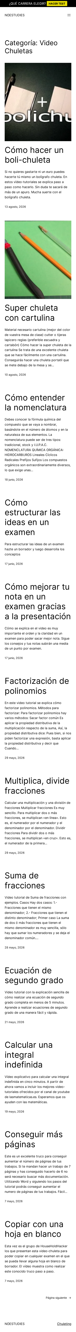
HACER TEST (57, 3)
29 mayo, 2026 (15, 757)
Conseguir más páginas (34, 1139)
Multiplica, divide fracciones (37, 785)
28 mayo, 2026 (15, 947)
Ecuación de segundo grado (34, 975)
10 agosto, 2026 (15, 374)
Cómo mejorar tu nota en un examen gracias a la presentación (38, 601)
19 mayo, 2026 (14, 1111)
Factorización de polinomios (37, 686)
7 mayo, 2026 (14, 1201)
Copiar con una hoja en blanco (34, 1229)
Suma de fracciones (25, 880)
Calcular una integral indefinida (29, 1054)
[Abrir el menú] (69, 15)
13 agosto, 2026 (15, 206)
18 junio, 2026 (14, 479)
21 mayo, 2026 (14, 1022)
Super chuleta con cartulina (31, 312)
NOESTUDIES (15, 15)
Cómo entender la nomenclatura (36, 402)
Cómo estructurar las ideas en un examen (33, 517)
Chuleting (64, 1324)
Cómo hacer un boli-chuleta (34, 155)
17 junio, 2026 (14, 563)
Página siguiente (58, 1297)
